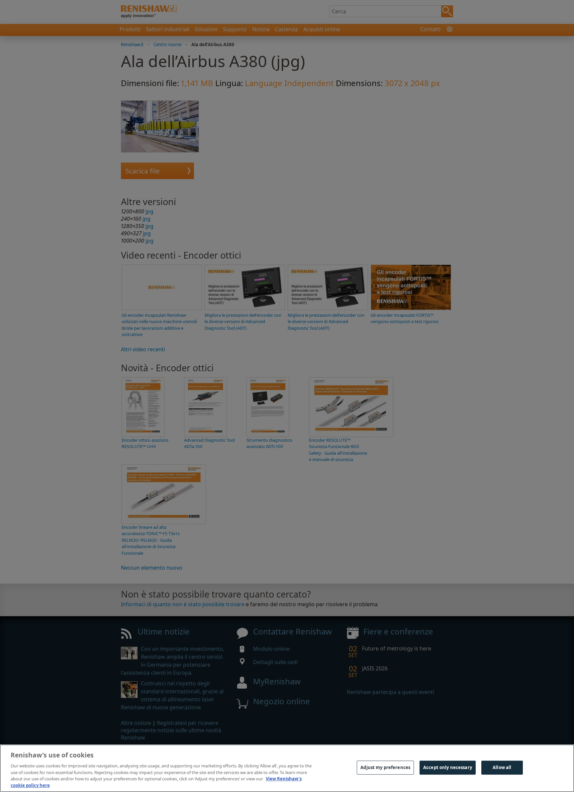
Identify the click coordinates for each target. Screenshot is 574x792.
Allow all (502, 767)
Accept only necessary (447, 767)
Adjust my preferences (385, 767)
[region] (287, 768)
